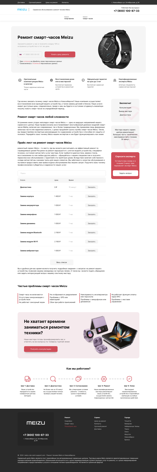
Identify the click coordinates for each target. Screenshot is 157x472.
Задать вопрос (125, 173)
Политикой (36, 63)
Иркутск (128, 434)
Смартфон (68, 421)
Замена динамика (27, 223)
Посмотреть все (70, 426)
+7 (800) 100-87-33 (126, 10)
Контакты (65, 2)
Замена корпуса (27, 196)
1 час (71, 196)
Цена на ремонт (100, 421)
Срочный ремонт (35, 2)
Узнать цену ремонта (60, 54)
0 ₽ (55, 187)
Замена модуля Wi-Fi (29, 241)
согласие (26, 61)
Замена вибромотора (29, 251)
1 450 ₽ (57, 196)
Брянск (127, 440)
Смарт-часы (69, 424)
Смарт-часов (88, 17)
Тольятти (128, 421)
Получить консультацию (40, 349)
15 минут (72, 187)
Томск (127, 429)
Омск (127, 432)
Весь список (61, 262)
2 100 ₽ (57, 232)
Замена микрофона (28, 214)
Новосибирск (129, 437)
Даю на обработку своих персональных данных (40, 61)
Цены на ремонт (52, 2)
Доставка (21, 2)
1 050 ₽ (57, 205)
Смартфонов (69, 17)
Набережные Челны (132, 426)
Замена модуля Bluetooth (31, 232)
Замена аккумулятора (29, 205)
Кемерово (128, 424)
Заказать (91, 187)
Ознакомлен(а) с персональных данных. (38, 63)
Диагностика (25, 187)
